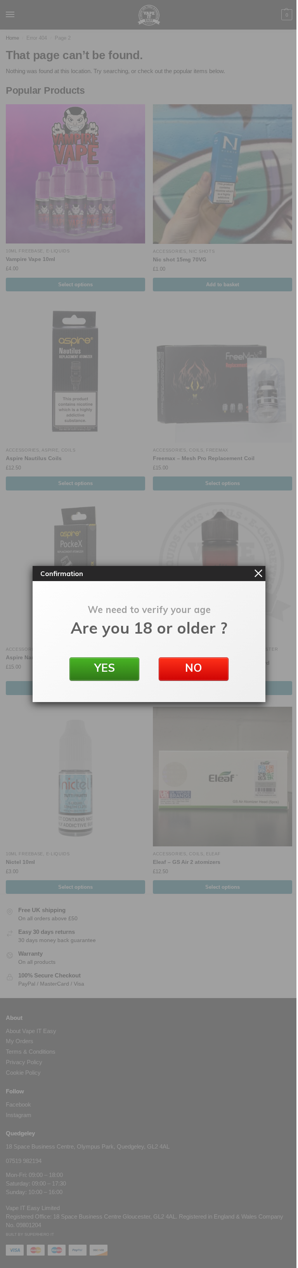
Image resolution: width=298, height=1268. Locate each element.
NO (193, 667)
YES (104, 667)
